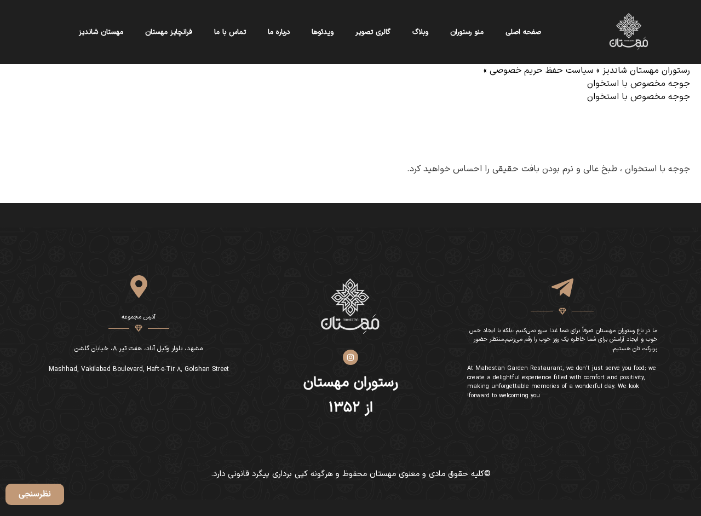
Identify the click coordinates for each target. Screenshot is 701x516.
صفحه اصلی (523, 32)
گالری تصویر (372, 32)
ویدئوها (323, 32)
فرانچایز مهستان (168, 32)
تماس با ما (230, 32)
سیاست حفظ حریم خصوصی (542, 70)
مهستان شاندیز (101, 32)
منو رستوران (467, 32)
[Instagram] (350, 357)
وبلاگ (420, 32)
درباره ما (279, 32)
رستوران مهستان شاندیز (646, 70)
